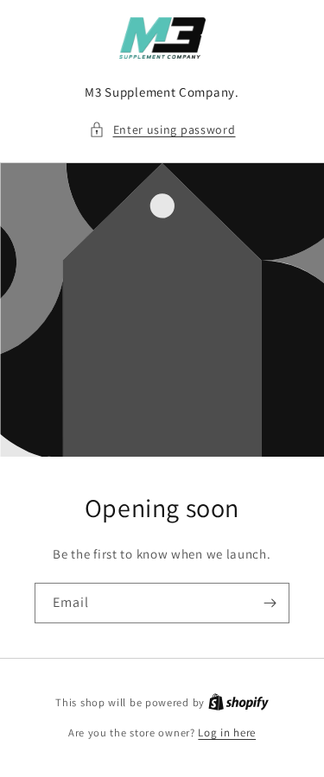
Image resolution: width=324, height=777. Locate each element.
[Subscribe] (270, 603)
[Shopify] (238, 702)
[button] (162, 130)
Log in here (227, 732)
